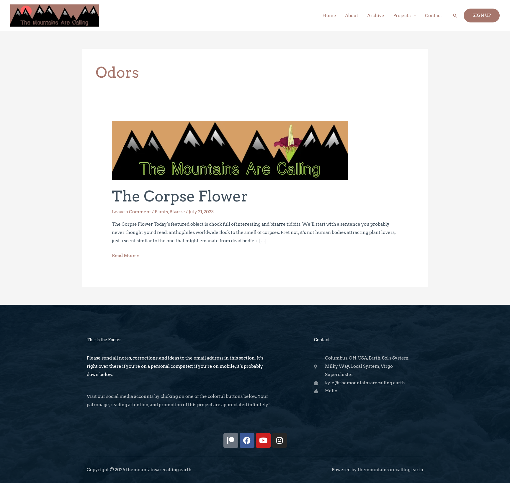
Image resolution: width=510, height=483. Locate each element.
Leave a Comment (131, 211)
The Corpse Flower (180, 196)
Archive (375, 15)
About (351, 15)
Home (329, 15)
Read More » (125, 255)
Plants (161, 211)
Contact (433, 15)
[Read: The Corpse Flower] (230, 150)
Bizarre (177, 211)
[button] (455, 15)
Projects (402, 15)
